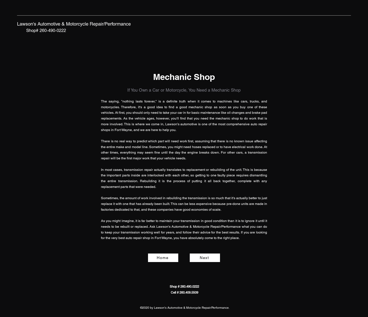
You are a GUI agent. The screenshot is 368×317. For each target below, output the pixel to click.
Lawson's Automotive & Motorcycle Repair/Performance (74, 24)
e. (219, 209)
